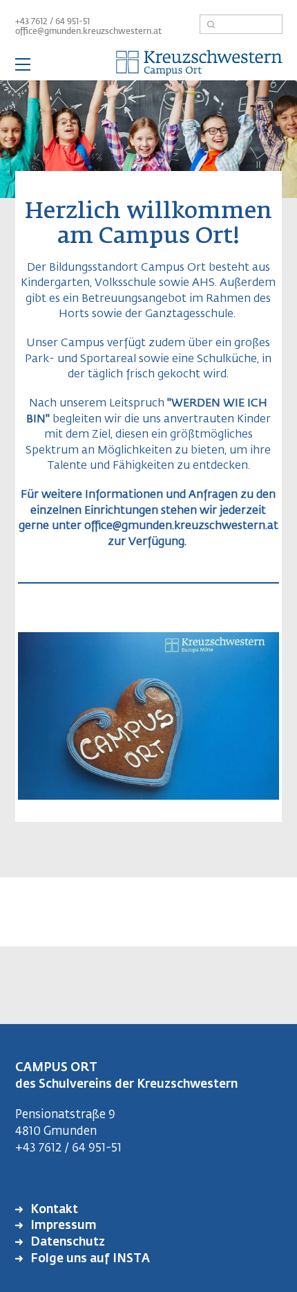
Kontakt (53, 1210)
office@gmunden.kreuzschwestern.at (88, 32)
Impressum (62, 1226)
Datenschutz (66, 1242)
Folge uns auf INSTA (89, 1259)
